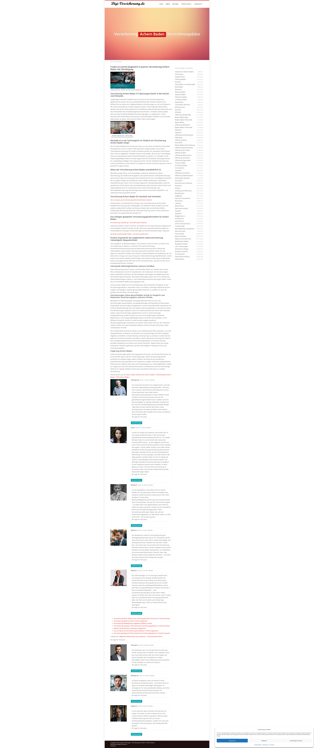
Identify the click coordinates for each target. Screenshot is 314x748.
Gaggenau (189, 196)
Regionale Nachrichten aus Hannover (133, 636)
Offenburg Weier (189, 140)
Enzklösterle (189, 219)
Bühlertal (189, 89)
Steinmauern (189, 221)
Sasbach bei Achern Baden (189, 72)
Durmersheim (189, 254)
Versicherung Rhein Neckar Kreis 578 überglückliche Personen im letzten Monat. (142, 618)
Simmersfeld (189, 234)
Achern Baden (150, 380)
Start (111, 61)
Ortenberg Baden (189, 165)
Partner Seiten (186, 4)
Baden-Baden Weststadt (189, 120)
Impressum (271, 744)
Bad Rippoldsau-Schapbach (189, 229)
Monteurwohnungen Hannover (118, 744)
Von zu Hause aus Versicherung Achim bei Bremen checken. (131, 200)
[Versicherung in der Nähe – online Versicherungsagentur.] (128, 4)
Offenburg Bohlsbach (189, 125)
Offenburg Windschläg (189, 115)
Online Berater (150, 742)
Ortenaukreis (189, 168)
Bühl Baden (189, 87)
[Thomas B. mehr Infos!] (118, 652)
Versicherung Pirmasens (138, 223)
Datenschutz (265, 744)
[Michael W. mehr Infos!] (118, 683)
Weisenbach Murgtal (189, 178)
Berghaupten (189, 193)
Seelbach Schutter (189, 251)
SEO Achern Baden (122, 377)
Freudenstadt (189, 226)
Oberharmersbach (189, 208)
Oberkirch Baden (189, 97)
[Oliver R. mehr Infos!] (118, 537)
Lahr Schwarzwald (189, 246)
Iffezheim (189, 130)
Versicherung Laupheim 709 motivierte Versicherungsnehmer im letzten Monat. (142, 626)
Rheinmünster (189, 107)
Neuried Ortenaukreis (189, 198)
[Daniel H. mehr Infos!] (118, 713)
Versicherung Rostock (140, 234)
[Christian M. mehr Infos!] (118, 387)
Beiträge (175, 4)
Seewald (189, 211)
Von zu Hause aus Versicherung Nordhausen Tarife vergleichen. (136, 631)
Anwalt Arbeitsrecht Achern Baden (143, 375)
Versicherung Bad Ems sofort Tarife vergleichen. (131, 621)
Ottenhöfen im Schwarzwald (189, 84)
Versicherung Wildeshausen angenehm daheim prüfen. (133, 623)
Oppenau (189, 132)
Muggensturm (189, 216)
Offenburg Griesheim (189, 173)
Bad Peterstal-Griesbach (189, 183)
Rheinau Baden (189, 92)
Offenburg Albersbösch (189, 155)
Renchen (189, 82)
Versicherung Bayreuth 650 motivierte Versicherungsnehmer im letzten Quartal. (142, 633)
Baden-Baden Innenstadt (189, 127)
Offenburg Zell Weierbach (189, 135)
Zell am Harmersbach (189, 224)
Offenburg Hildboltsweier (189, 175)
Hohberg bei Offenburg (189, 191)
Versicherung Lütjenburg (119, 223)
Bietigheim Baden (189, 244)
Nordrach (189, 186)
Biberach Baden (189, 236)
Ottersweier (189, 74)
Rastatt (189, 188)
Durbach (189, 110)
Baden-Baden (189, 122)
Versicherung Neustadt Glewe (120, 234)
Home (161, 4)
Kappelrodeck (189, 77)
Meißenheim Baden (189, 241)
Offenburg (189, 137)
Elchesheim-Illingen (189, 249)
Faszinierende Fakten (154, 636)
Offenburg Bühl (189, 153)
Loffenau (189, 203)
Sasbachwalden (189, 79)
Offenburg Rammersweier (189, 148)
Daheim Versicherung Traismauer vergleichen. (130, 628)
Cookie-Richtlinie (258, 744)
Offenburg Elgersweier (189, 160)
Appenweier (189, 102)
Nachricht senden (136, 423)
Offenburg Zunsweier (189, 158)
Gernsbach (189, 181)
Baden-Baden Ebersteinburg (189, 145)
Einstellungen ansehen (296, 740)
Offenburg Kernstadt (189, 150)
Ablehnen (264, 740)
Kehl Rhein (189, 143)
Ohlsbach (189, 170)
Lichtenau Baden (189, 100)
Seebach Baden (189, 94)
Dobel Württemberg (189, 256)
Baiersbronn (189, 206)
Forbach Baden (189, 163)
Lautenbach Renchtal (189, 105)
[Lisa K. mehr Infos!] (118, 435)
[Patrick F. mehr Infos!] (118, 578)
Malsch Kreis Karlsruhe (189, 239)
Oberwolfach (189, 259)
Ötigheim (189, 213)
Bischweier (189, 201)
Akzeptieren (232, 740)
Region (168, 4)
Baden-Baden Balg (189, 117)
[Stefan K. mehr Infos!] (118, 492)
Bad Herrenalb (189, 231)
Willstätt (189, 112)
